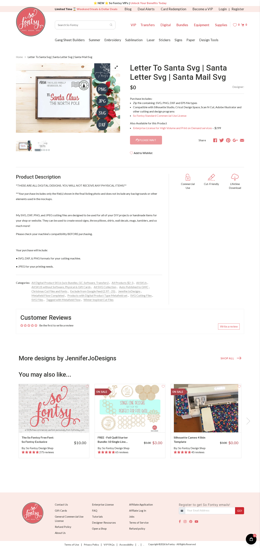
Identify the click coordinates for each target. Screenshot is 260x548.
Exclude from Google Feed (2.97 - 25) (92, 291)
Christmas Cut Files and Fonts (49, 291)
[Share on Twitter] (221, 140)
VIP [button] (133, 25)
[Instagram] (185, 521)
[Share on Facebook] (215, 140)
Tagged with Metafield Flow (63, 299)
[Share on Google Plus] (235, 140)
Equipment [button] (201, 25)
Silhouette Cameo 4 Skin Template (189, 439)
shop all (227, 358)
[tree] (68, 146)
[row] (130, 421)
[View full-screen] (116, 67)
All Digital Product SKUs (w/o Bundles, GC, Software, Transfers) (70, 282)
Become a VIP (202, 9)
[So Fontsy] (31, 21)
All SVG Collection (105, 287)
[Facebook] (180, 521)
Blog (128, 9)
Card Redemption (173, 9)
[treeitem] (24, 146)
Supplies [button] (221, 25)
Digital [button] (165, 25)
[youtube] (196, 521)
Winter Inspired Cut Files (98, 299)
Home (19, 57)
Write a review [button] (229, 326)
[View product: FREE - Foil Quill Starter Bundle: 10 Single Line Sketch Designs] (130, 408)
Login (223, 9)
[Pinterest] (190, 521)
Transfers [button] (147, 25)
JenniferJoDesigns (129, 291)
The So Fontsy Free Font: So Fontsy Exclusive (38, 439)
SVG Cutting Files (141, 295)
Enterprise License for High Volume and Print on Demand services (172, 128)
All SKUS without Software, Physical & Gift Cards (61, 287)
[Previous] (23, 100)
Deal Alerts (146, 9)
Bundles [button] (182, 25)
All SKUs (141, 282)
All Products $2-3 (122, 282)
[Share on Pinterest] (228, 140)
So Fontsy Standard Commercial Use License (159, 115)
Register (238, 9)
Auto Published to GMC (133, 287)
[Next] (113, 100)
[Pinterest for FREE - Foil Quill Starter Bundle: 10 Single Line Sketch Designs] (134, 425)
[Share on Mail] (242, 140)
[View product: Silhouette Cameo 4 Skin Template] (206, 408)
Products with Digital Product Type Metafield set (97, 295)
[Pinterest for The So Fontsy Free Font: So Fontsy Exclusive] (58, 425)
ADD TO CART (75, 425)
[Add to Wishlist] (87, 386)
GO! (239, 510)
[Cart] (242, 25)
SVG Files (37, 299)
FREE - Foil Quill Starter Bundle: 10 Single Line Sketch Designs (113, 440)
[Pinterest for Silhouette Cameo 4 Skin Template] (210, 425)
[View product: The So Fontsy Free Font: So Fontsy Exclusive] (54, 408)
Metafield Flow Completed (47, 295)
